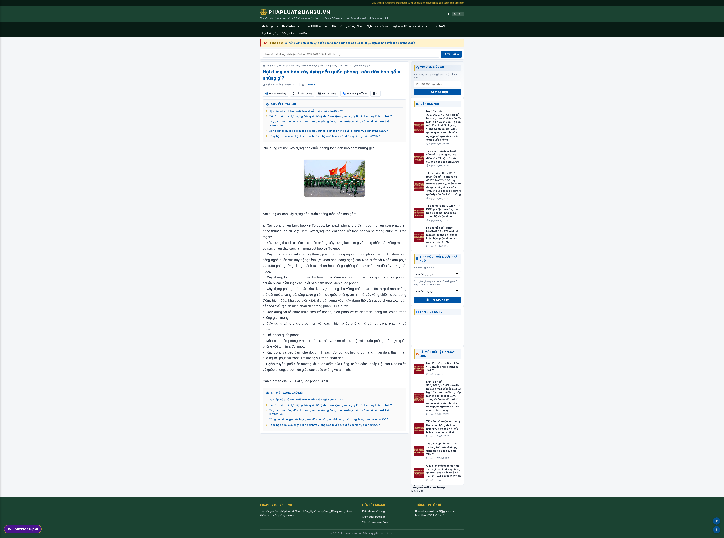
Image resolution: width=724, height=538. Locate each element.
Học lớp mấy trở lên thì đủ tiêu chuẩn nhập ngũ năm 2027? (306, 111)
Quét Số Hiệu (439, 91)
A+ (460, 14)
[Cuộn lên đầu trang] (716, 521)
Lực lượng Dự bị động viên (278, 33)
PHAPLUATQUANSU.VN (299, 12)
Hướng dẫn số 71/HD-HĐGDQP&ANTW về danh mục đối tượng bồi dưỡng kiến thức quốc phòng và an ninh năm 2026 (442, 234)
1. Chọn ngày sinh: (424, 267)
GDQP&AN (438, 26)
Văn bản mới (293, 26)
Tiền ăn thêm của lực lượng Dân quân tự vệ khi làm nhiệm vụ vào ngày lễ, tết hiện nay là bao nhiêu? (330, 116)
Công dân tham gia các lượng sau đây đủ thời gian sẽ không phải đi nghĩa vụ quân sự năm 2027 (328, 130)
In (377, 93)
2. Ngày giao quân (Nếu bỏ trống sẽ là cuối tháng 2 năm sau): (435, 283)
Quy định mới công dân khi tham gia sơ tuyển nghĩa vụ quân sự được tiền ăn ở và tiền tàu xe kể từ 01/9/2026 (329, 123)
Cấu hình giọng (304, 93)
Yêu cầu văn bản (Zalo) (375, 521)
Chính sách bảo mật (373, 516)
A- (455, 14)
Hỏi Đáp (303, 33)
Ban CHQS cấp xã (317, 26)
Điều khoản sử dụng (373, 511)
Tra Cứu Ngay (440, 299)
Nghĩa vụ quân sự (377, 26)
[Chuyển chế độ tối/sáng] (448, 14)
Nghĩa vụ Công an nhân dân (410, 26)
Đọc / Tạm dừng (277, 93)
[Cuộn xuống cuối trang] (716, 529)
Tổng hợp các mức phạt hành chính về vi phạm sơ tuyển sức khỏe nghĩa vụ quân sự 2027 (324, 136)
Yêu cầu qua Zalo (357, 93)
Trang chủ (271, 26)
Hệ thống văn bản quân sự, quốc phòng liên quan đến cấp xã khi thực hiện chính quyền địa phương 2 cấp (349, 43)
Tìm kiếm (453, 54)
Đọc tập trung (329, 93)
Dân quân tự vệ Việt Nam (347, 26)
